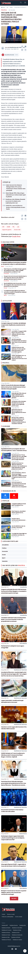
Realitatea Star (22, 925)
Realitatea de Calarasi (17, 939)
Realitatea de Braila (17, 930)
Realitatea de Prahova (6, 939)
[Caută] (20, 3)
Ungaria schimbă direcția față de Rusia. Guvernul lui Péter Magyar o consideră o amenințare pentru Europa (14, 591)
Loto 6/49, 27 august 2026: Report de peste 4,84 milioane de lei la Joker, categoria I (19, 333)
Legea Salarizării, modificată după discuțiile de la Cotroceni (12, 701)
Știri (7, 7)
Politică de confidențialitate (7, 916)
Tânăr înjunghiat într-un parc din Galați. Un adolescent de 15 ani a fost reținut (19, 358)
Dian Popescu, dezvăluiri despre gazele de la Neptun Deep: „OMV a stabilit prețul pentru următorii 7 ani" (15, 270)
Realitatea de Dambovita (17, 935)
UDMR (8, 227)
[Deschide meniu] (25, 3)
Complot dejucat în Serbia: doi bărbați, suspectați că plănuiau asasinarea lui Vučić (13, 325)
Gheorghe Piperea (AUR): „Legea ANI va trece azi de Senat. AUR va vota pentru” (13, 865)
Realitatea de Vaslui (6, 935)
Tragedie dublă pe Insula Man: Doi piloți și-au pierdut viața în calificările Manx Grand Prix (13, 264)
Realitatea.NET (5, 925)
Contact (3, 914)
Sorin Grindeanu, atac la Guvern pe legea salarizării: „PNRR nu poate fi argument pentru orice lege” (19, 475)
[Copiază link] (22, 46)
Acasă (4, 7)
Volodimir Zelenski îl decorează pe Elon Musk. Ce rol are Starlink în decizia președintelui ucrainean (13, 619)
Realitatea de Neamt (6, 927)
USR (3, 227)
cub (18, 227)
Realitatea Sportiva (14, 925)
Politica (11, 7)
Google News (16, 236)
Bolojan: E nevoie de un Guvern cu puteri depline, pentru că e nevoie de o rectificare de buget (13, 892)
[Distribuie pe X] (25, 49)
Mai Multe (14, 898)
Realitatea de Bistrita (15, 937)
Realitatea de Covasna (6, 930)
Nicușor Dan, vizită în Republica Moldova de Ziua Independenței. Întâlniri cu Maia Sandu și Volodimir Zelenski (19, 420)
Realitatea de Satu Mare (17, 927)
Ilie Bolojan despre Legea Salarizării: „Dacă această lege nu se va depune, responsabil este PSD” (13, 838)
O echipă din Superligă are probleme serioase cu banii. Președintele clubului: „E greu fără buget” (15, 292)
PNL (13, 227)
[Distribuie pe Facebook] (25, 46)
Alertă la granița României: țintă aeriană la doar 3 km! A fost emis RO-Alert (19, 342)
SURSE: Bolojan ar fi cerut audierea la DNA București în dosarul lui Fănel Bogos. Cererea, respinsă (13, 755)
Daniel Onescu (23, 833)
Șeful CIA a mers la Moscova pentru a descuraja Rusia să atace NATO (15, 207)
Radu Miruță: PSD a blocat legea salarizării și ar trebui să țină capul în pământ (16, 194)
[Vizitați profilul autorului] (2, 48)
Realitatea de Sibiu (6, 937)
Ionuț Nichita (23, 587)
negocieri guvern (6, 229)
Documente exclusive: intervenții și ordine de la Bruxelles (12, 810)
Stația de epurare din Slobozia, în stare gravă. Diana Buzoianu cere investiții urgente (19, 350)
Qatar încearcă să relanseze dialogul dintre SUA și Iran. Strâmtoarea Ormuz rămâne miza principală (15, 187)
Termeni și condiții (11, 914)
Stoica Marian (23, 643)
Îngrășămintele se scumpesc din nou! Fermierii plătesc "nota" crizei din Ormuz (14, 449)
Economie (6, 273)
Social (5, 288)
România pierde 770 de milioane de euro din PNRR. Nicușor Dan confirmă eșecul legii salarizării (19, 457)
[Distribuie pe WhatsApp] (22, 49)
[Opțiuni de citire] (25, 951)
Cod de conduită (18, 916)
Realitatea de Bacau (6, 932)
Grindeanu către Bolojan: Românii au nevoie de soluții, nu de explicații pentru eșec (15, 201)
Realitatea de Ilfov (16, 932)
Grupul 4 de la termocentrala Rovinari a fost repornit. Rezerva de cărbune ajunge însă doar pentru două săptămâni (15, 278)
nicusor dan (17, 229)
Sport (2, 266)
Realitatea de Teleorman (18, 47)
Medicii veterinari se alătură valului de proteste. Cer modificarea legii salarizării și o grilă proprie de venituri (19, 466)
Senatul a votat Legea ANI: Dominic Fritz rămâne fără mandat (14, 728)
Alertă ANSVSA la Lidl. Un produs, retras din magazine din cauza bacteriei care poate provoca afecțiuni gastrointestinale (15, 286)
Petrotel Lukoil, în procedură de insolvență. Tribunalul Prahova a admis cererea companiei (19, 484)
